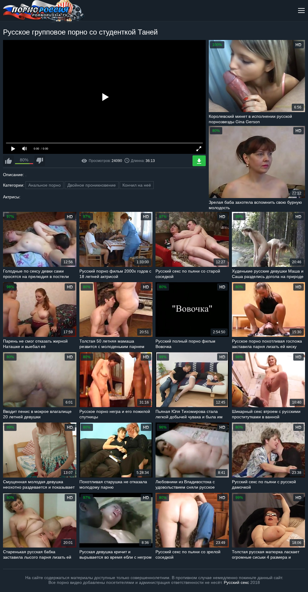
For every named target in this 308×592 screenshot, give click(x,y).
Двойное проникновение (91, 185)
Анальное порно (44, 185)
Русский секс (236, 582)
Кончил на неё (136, 185)
